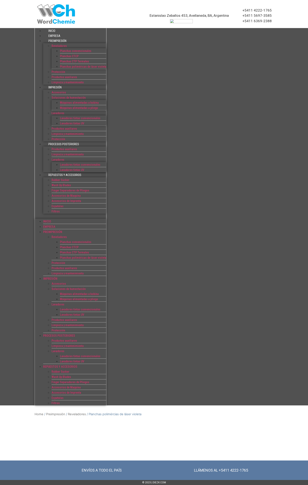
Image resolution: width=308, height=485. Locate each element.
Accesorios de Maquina (66, 195)
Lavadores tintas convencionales (80, 118)
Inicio (51, 30)
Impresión (55, 87)
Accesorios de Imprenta (66, 201)
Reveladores (59, 46)
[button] (70, 216)
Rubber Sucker (60, 180)
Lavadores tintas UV (72, 123)
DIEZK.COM (159, 482)
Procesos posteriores (63, 144)
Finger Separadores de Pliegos (70, 190)
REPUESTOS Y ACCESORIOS (64, 175)
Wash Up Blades (61, 185)
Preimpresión (57, 41)
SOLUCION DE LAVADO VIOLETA (159, 434)
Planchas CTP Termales (74, 61)
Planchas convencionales (75, 51)
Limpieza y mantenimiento (68, 82)
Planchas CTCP (69, 56)
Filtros (56, 211)
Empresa (54, 36)
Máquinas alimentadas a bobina (79, 102)
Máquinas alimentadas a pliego (79, 108)
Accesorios (59, 92)
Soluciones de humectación (69, 97)
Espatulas (57, 206)
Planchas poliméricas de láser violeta (83, 66)
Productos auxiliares (64, 77)
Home (39, 414)
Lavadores (58, 113)
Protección (58, 72)
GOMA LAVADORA (52, 434)
